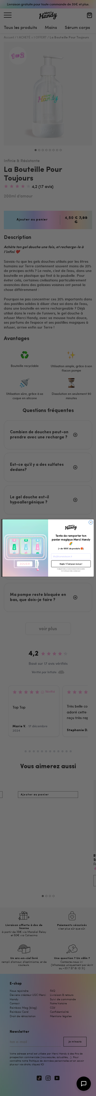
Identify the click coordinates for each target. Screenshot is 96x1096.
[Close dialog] (91, 522)
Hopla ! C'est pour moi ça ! (70, 563)
